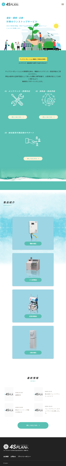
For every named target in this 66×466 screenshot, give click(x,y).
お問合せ (13, 456)
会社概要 (6, 456)
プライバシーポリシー (24, 456)
